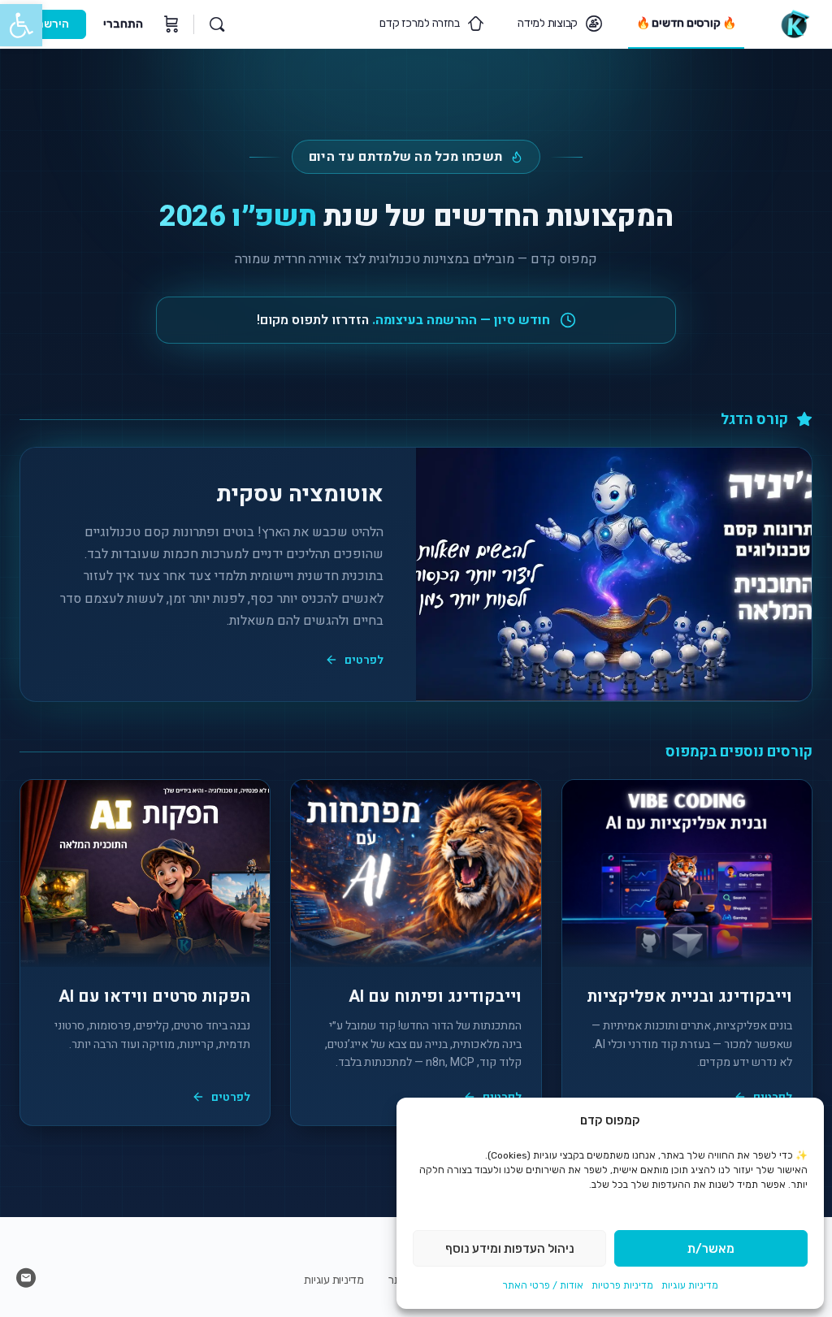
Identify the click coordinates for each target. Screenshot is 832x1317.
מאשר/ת (710, 1248)
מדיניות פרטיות (622, 1285)
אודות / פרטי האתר (542, 1285)
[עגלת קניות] (169, 24)
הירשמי (51, 24)
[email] (26, 1278)
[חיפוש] (217, 24)
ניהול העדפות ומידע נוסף (509, 1248)
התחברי (123, 24)
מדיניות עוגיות (689, 1285)
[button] (21, 25)
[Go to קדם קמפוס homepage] (794, 22)
